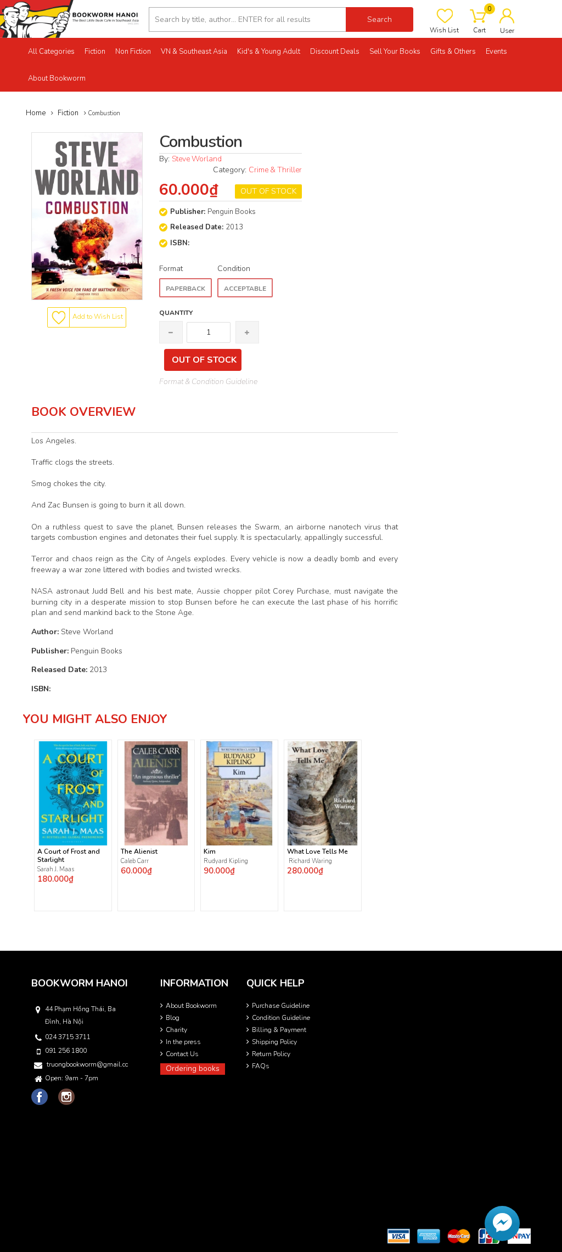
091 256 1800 (66, 1050)
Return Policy (271, 1054)
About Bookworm (191, 1005)
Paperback (185, 288)
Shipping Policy (274, 1041)
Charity (176, 1029)
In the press (183, 1041)
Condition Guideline (281, 1017)
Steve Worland (197, 159)
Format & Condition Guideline (208, 381)
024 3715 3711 (68, 1037)
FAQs (260, 1066)
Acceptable (245, 288)
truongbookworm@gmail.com (87, 1064)
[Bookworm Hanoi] (70, 18)
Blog (172, 1017)
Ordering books (193, 1068)
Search (379, 19)
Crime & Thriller (275, 170)
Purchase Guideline (281, 1005)
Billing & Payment (279, 1029)
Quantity (176, 312)
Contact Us (182, 1054)
